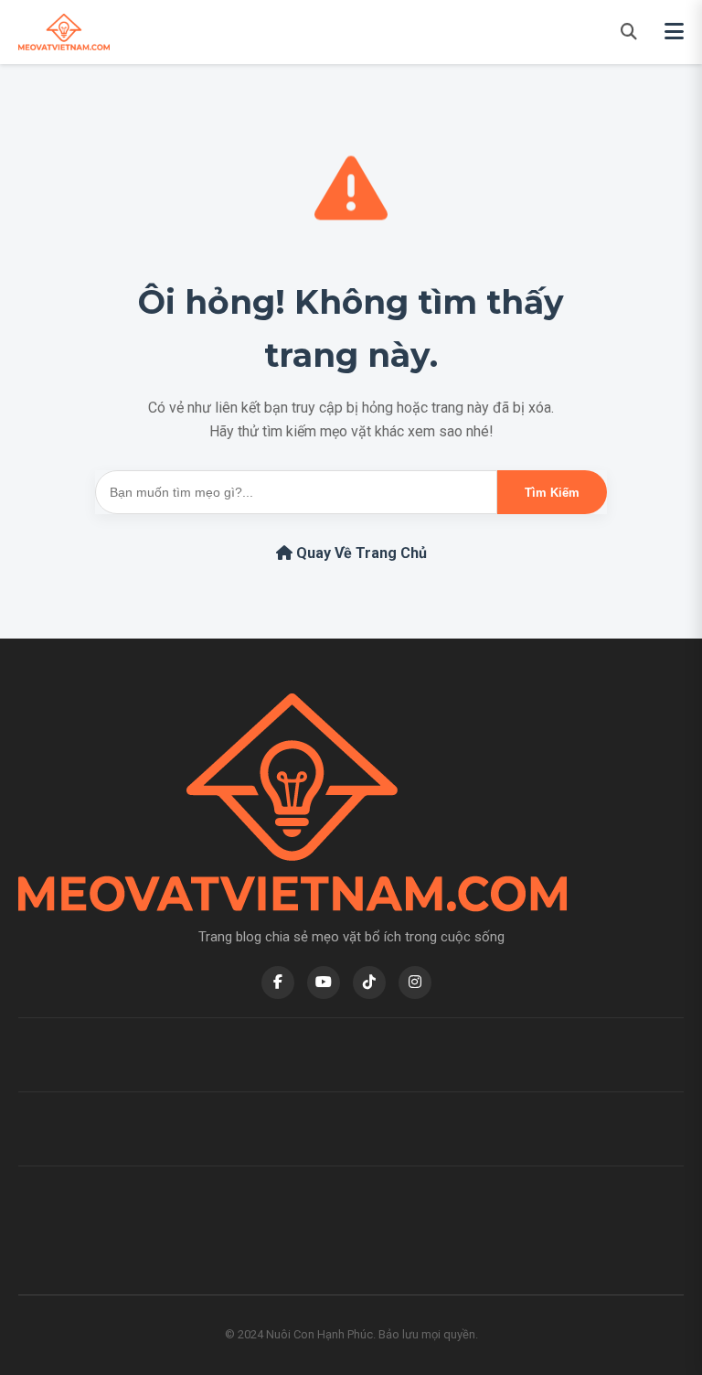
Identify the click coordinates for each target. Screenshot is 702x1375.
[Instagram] (415, 982)
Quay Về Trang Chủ (359, 553)
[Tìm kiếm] (629, 31)
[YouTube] (323, 982)
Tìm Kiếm (552, 493)
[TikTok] (369, 982)
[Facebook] (277, 982)
